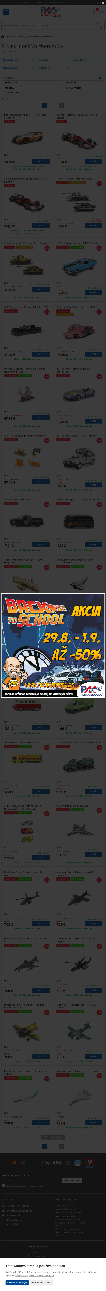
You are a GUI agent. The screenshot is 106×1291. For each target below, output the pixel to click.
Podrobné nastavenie (41, 1282)
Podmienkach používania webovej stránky (34, 1275)
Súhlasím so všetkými (17, 1282)
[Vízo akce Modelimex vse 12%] (53, 645)
